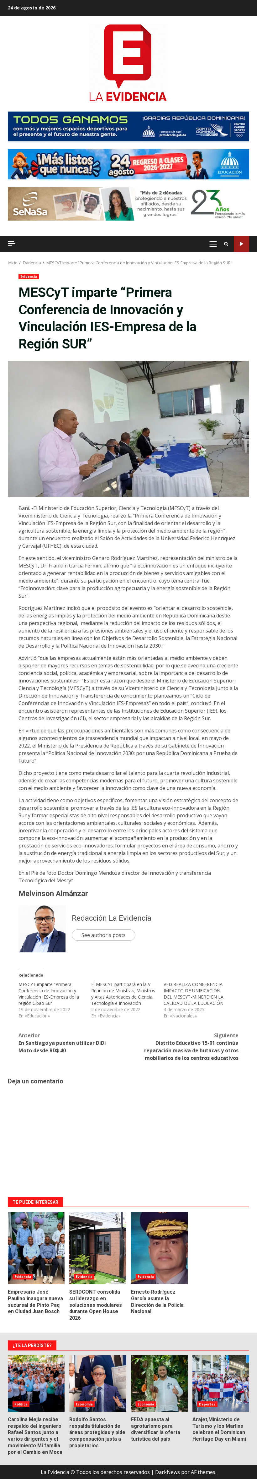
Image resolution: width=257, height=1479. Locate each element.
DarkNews (167, 1472)
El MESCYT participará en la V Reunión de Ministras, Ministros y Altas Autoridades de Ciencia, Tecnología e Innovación (123, 993)
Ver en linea (241, 244)
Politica (21, 1404)
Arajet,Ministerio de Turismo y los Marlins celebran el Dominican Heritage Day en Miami (220, 1383)
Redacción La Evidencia (111, 918)
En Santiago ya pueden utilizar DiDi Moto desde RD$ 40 (62, 1043)
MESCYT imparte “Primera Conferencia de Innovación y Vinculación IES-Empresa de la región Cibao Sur (48, 993)
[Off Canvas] (11, 243)
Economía (84, 1404)
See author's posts (103, 935)
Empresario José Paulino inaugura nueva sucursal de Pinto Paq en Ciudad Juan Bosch (36, 1248)
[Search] (226, 244)
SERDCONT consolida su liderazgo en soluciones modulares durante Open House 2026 (97, 1248)
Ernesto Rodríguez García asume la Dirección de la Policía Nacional (159, 1248)
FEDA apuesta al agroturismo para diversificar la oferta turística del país (159, 1383)
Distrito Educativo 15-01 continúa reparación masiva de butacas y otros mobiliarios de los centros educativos (191, 1046)
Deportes (207, 1404)
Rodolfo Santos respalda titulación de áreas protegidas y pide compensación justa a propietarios (97, 1383)
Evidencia (28, 276)
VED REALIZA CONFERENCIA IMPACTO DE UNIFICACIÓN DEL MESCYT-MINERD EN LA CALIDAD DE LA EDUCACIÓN (193, 993)
